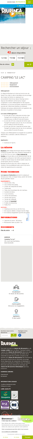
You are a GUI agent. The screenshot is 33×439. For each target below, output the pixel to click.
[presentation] (4, 25)
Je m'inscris (13, 335)
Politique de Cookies (6, 386)
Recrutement (4, 376)
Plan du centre (5, 230)
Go (28, 64)
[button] (12, 69)
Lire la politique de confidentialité (9, 431)
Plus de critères (5, 64)
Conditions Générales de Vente (8, 384)
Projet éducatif (4, 374)
